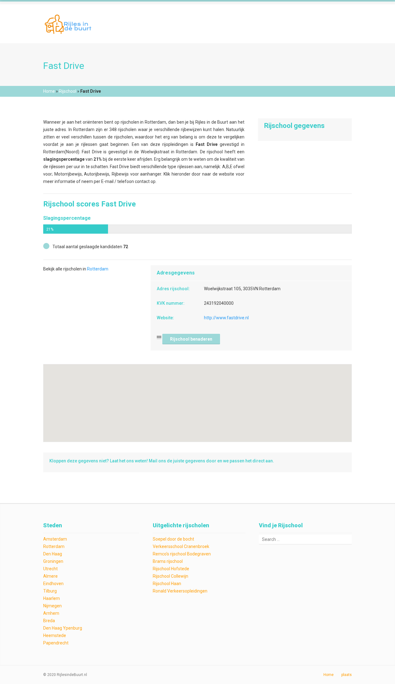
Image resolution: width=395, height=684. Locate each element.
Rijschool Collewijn (170, 576)
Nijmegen (52, 605)
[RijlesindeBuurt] (68, 23)
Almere (50, 576)
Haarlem (51, 598)
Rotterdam (97, 268)
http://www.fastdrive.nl (226, 317)
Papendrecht (56, 642)
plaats (346, 675)
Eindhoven (53, 583)
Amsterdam (55, 539)
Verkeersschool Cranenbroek (181, 546)
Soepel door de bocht (173, 539)
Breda (49, 620)
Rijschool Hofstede (171, 568)
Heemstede (54, 635)
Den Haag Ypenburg (62, 628)
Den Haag (52, 553)
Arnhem (51, 613)
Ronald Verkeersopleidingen (180, 590)
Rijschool (67, 91)
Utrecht (50, 568)
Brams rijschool (168, 561)
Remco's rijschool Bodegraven (182, 553)
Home (49, 91)
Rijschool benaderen (191, 339)
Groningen (53, 561)
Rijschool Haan (167, 583)
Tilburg (50, 590)
